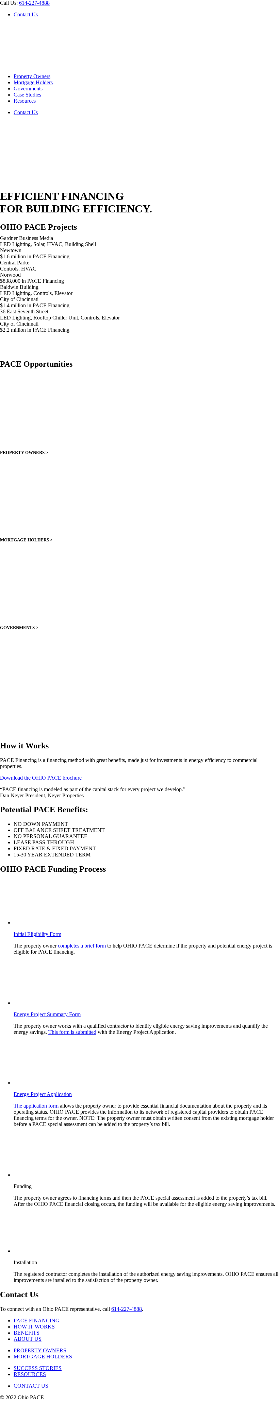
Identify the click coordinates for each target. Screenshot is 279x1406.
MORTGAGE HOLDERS (43, 1356)
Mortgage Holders (33, 82)
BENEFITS (26, 1333)
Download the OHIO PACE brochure (41, 778)
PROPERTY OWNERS (40, 1350)
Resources (25, 101)
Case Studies (27, 95)
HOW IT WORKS (34, 1327)
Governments (28, 88)
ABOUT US (28, 1339)
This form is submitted (72, 1032)
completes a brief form (82, 946)
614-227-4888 (34, 3)
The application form (36, 1106)
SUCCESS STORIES (38, 1368)
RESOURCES (30, 1374)
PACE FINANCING (37, 1320)
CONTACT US (31, 1386)
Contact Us (26, 14)
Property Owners (32, 76)
